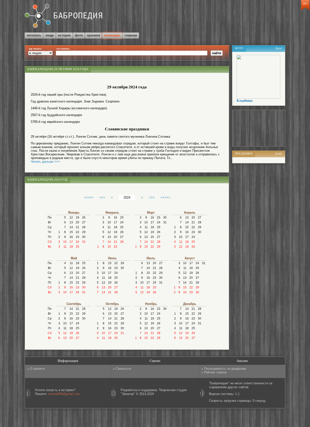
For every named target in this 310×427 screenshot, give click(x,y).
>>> (152, 197)
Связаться (123, 368)
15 (71, 232)
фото (79, 35)
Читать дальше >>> (45, 161)
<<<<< (88, 197)
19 (77, 217)
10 (65, 241)
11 (65, 246)
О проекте (37, 368)
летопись (34, 35)
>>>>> (165, 197)
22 (77, 232)
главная (131, 35)
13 (71, 222)
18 (71, 246)
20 (77, 222)
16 (71, 237)
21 (77, 227)
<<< (102, 197)
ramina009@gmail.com (64, 394)
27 (83, 222)
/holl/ (278, 153)
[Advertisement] (228, 16)
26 (83, 217)
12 (71, 217)
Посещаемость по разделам (225, 368)
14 (71, 227)
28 (83, 227)
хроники (93, 35)
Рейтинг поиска (215, 372)
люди (49, 35)
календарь (112, 35)
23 (77, 237)
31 (83, 241)
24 (77, 241)
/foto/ (278, 48)
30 (83, 237)
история (64, 35)
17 (71, 241)
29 (83, 232)
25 (77, 246)
